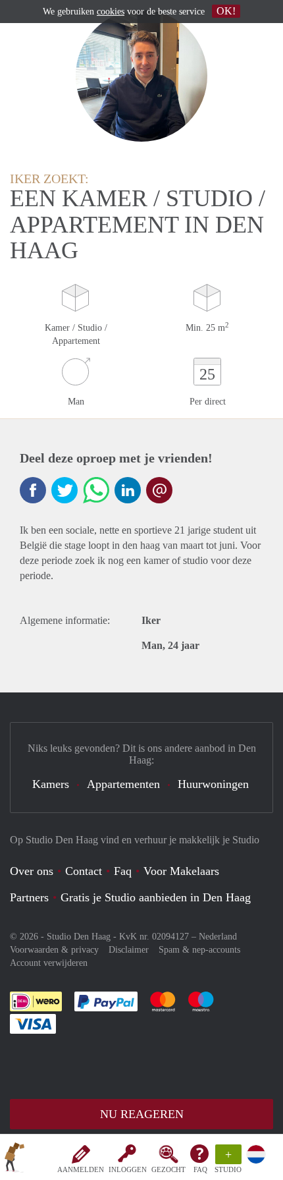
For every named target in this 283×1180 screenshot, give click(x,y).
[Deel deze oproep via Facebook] (33, 490)
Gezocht (168, 1169)
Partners (29, 897)
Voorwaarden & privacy (54, 950)
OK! (226, 10)
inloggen (128, 1169)
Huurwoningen (213, 784)
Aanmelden (80, 1169)
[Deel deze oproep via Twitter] (64, 490)
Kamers (50, 784)
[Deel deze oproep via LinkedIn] (128, 490)
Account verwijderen (49, 963)
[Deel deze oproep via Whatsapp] (96, 490)
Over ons (31, 871)
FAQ (200, 1169)
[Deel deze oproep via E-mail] (159, 490)
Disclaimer (129, 950)
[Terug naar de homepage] (14, 1159)
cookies (110, 11)
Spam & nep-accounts (199, 950)
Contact (83, 871)
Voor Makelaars (181, 871)
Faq (123, 871)
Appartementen (123, 784)
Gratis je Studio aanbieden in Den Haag (156, 897)
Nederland (218, 936)
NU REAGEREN (142, 1114)
